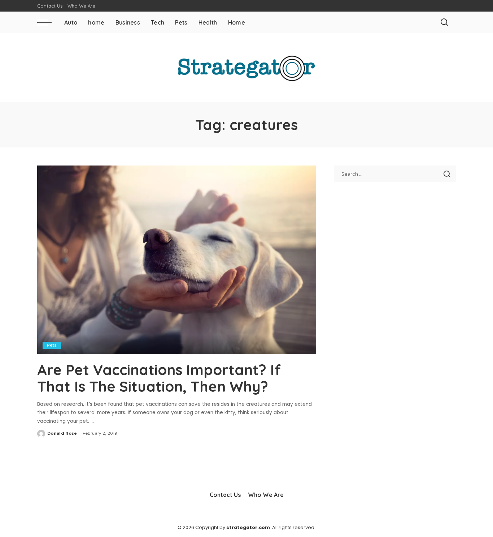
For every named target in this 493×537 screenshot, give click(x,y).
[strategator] (247, 67)
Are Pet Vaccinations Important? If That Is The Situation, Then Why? (159, 378)
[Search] (444, 22)
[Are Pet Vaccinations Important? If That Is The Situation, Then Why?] (176, 260)
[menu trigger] (48, 22)
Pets (52, 345)
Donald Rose (62, 433)
